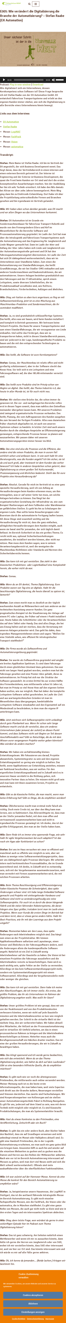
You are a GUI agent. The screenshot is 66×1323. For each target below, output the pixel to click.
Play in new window (20, 84)
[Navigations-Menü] (35, 4)
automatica (17, 146)
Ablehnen (33, 1303)
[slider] (60, 79)
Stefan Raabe (10, 126)
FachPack (16, 136)
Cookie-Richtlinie (18, 1319)
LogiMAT (15, 131)
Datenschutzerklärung (35, 1319)
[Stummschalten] (53, 79)
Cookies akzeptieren (33, 1295)
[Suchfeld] (29, 4)
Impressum (49, 1319)
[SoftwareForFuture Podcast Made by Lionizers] (11, 4)
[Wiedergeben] (4, 79)
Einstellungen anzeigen (33, 1312)
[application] (33, 80)
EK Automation (11, 121)
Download (38, 84)
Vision (14, 141)
